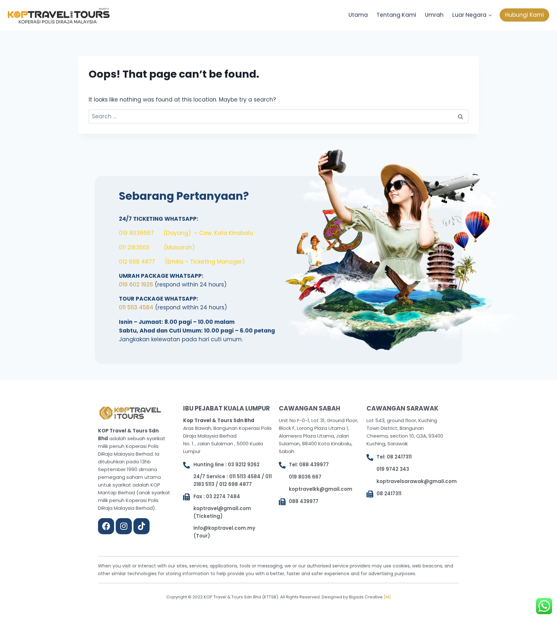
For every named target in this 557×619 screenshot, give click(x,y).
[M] (387, 597)
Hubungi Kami (524, 15)
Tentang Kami (396, 15)
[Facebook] (106, 526)
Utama (358, 15)
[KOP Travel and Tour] (59, 16)
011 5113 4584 (136, 307)
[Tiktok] (141, 526)
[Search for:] (278, 116)
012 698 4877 (137, 262)
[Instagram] (124, 526)
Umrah (434, 15)
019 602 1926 (136, 284)
